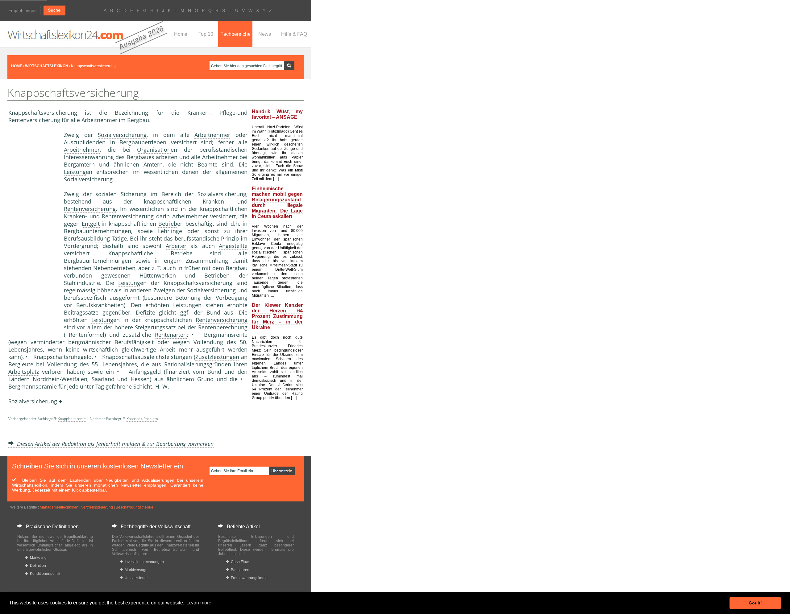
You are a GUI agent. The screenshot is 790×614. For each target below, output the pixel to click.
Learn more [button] (198, 602)
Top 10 (205, 34)
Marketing (37, 557)
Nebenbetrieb (111, 268)
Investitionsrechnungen (143, 562)
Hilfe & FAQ (294, 34)
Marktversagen (136, 570)
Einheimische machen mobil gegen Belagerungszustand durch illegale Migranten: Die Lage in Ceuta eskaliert (277, 202)
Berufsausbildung (87, 238)
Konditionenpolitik (44, 573)
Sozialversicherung (122, 134)
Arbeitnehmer (99, 120)
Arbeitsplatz (23, 371)
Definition (37, 565)
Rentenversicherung (34, 120)
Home (180, 34)
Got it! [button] (755, 602)
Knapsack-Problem (142, 418)
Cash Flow (239, 562)
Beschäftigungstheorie (134, 507)
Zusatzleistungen (217, 357)
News (264, 34)
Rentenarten (171, 334)
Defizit (144, 312)
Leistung (75, 171)
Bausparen (239, 570)
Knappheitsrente (72, 418)
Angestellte (233, 245)
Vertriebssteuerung (97, 507)
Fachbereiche (235, 34)
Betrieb (167, 223)
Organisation (154, 149)
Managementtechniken (59, 507)
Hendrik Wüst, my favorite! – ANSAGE (277, 114)
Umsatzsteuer (135, 578)
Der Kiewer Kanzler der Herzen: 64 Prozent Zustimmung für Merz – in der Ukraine (277, 316)
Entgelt (91, 223)
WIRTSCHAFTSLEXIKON (46, 66)
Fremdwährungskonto (248, 578)
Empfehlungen (22, 10)
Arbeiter (176, 245)
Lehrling (168, 231)
